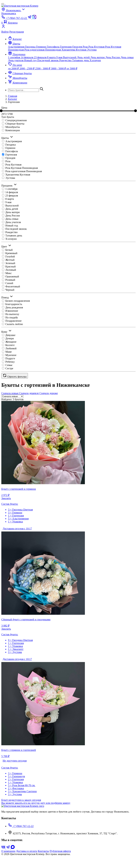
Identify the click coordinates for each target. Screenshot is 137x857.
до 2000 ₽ (14, 68)
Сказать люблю (14, 324)
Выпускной (70, 57)
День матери (97, 57)
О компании (8, 851)
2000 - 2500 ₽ (27, 68)
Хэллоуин (95, 60)
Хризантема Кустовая (74, 49)
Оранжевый (12, 276)
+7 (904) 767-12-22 (23, 826)
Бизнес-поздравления (17, 300)
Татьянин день (81, 60)
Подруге (10, 358)
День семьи (127, 57)
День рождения (14, 307)
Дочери (9, 338)
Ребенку (10, 361)
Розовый (10, 279)
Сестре (9, 368)
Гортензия (66, 46)
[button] (14, 43)
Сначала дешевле (29, 393)
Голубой (10, 256)
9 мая (59, 57)
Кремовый (11, 253)
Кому (4, 331)
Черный (9, 289)
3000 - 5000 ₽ (59, 68)
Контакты (43, 851)
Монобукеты (12, 127)
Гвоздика (30, 46)
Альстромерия (16, 46)
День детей (83, 57)
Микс (8, 273)
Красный (10, 266)
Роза (85, 46)
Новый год (30, 60)
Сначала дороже (48, 393)
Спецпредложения (16, 120)
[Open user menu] (68, 27)
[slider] (135, 110)
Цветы (5, 138)
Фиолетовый (12, 286)
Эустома (92, 49)
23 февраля (40, 57)
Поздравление (13, 320)
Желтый (10, 259)
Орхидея (77, 46)
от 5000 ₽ (72, 68)
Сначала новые (10, 393)
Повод (5, 297)
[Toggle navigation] (2, 3)
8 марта (51, 57)
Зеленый (10, 263)
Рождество (65, 60)
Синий (9, 283)
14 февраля (27, 57)
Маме (8, 351)
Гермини (41, 46)
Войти (5, 31)
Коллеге (10, 345)
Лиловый (10, 269)
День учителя (16, 60)
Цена (4, 107)
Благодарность (13, 304)
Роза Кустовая (96, 46)
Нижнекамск (8, 13)
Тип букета (7, 117)
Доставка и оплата (26, 851)
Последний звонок (48, 60)
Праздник (7, 185)
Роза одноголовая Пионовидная (42, 49)
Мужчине (10, 355)
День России (113, 57)
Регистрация (16, 31)
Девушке (10, 335)
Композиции (12, 130)
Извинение (11, 310)
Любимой (11, 348)
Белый (9, 249)
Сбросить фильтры (17, 376)
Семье (8, 365)
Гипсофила (53, 46)
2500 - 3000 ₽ (43, 68)
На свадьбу (11, 317)
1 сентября (14, 57)
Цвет (4, 246)
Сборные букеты (14, 123)
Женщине (10, 341)
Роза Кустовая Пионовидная (21, 168)
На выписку (12, 314)
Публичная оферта (60, 851)
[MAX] (13, 848)
